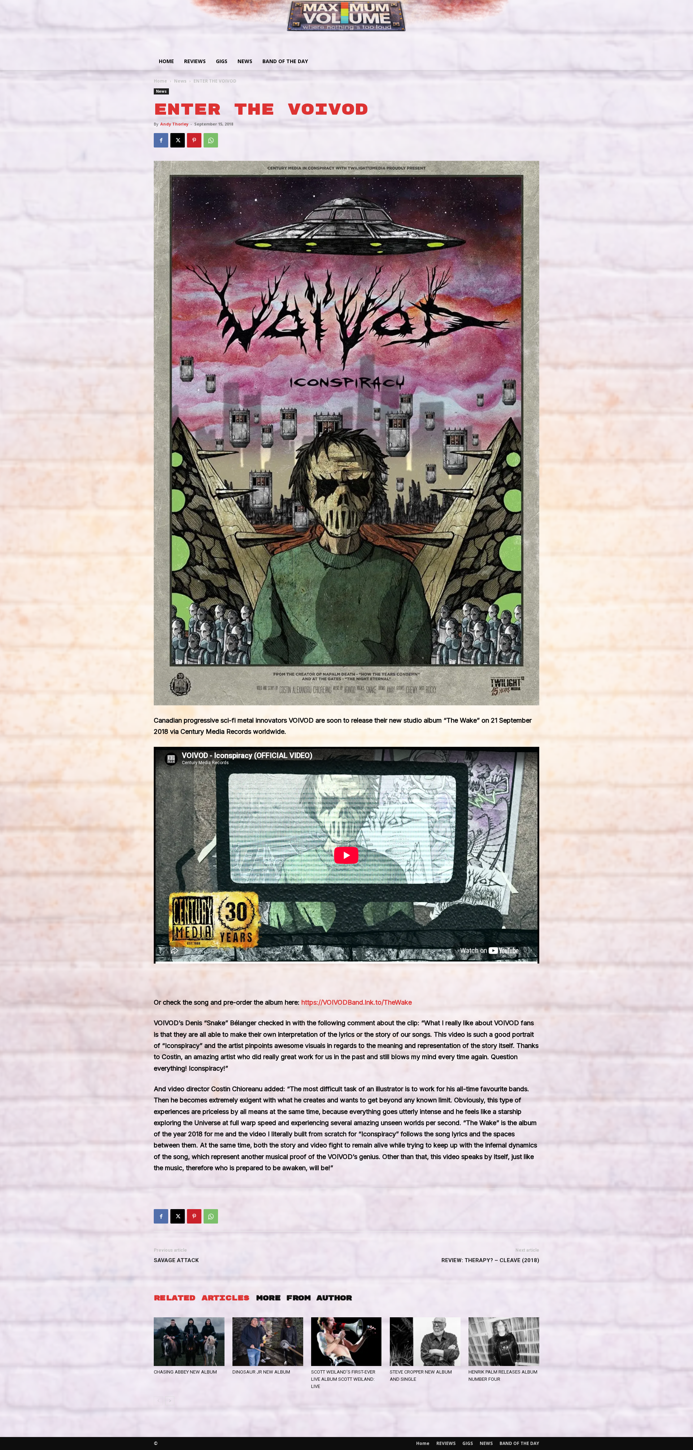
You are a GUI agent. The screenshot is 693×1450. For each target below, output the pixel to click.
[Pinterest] (194, 140)
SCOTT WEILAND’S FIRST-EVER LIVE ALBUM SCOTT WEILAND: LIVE (343, 1379)
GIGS (221, 61)
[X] (177, 140)
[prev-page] (158, 1400)
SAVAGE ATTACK (176, 1260)
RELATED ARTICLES (201, 1298)
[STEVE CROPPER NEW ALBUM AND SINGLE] (425, 1341)
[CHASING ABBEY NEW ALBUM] (189, 1341)
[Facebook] (161, 140)
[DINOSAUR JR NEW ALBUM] (267, 1341)
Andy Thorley (174, 124)
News (180, 81)
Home (166, 61)
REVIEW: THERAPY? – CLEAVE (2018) (490, 1260)
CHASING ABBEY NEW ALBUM (185, 1372)
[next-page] (169, 1400)
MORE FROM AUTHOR (304, 1298)
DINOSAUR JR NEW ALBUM (261, 1372)
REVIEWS (195, 61)
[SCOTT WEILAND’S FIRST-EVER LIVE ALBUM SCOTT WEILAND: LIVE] (346, 1341)
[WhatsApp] (211, 140)
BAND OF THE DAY (285, 61)
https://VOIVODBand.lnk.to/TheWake (356, 1002)
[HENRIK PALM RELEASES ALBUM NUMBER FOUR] (503, 1341)
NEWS (244, 61)
